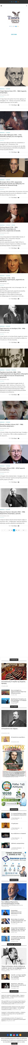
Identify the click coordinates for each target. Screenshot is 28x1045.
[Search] (26, 6)
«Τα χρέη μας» (14, 823)
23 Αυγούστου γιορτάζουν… (18, 737)
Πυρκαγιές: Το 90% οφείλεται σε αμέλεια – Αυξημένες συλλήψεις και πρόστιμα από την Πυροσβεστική (13, 1013)
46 (11, 530)
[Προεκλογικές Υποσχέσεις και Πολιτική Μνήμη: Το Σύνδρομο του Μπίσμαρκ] (5, 701)
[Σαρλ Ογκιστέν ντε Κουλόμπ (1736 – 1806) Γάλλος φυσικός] (14, 314)
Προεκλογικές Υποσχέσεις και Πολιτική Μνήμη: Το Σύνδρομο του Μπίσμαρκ (18, 700)
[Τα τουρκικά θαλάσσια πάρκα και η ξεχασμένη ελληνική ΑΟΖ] (5, 815)
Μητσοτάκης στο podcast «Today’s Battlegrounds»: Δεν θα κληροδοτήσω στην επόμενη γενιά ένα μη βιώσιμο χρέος (18, 922)
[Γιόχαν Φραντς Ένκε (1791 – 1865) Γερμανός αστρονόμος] (14, 76)
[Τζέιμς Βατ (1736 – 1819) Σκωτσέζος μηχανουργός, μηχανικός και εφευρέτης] (14, 263)
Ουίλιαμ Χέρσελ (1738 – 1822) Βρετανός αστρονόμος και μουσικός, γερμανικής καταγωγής (10, 228)
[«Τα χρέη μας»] (5, 825)
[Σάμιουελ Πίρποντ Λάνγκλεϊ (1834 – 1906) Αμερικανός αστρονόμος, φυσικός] (14, 497)
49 (18, 530)
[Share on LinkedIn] (15, 105)
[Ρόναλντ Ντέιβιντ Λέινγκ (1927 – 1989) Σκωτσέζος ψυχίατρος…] (14, 410)
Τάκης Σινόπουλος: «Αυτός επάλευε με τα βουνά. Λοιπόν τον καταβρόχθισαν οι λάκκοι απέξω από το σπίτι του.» (13, 967)
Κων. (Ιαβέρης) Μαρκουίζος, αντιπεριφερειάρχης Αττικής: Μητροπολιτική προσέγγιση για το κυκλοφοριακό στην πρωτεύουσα (12, 904)
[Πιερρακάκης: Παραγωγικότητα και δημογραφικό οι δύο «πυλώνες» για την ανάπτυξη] (5, 912)
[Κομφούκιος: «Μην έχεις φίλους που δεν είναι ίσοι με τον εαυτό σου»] (5, 985)
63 (23, 530)
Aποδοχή (14, 1043)
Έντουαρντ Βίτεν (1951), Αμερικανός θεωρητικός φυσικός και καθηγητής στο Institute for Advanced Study (12, 183)
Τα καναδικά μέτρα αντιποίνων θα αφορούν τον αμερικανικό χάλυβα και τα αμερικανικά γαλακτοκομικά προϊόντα (13, 1019)
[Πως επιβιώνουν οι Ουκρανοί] (5, 835)
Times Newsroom (15, 818)
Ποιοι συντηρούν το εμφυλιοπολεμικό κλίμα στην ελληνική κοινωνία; (18, 691)
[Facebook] (8, 1035)
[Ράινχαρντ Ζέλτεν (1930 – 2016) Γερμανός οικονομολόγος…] (14, 454)
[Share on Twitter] (12, 105)
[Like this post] (9, 105)
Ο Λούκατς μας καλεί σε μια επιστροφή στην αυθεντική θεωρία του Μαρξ (18, 938)
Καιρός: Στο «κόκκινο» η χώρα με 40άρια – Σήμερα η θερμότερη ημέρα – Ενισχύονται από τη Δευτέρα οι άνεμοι (12, 997)
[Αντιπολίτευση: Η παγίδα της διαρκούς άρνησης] (14, 671)
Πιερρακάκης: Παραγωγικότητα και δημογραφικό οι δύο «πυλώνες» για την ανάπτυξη (18, 912)
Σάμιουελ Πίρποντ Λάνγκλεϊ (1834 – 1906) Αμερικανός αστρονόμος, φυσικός (12, 512)
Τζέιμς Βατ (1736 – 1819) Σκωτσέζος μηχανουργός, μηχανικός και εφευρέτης (12, 279)
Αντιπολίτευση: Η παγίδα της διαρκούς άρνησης (13, 682)
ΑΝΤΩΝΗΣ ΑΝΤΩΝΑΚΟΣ (17, 848)
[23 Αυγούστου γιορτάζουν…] (5, 739)
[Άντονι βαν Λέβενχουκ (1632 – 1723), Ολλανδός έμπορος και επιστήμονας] (14, 120)
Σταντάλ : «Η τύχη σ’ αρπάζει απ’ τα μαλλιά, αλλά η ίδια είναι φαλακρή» (18, 976)
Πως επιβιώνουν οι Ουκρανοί (18, 833)
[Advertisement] (14, 51)
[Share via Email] (18, 105)
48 (16, 530)
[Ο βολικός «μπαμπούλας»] (5, 845)
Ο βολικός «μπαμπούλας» (17, 843)
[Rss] (20, 1035)
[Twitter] (11, 1)
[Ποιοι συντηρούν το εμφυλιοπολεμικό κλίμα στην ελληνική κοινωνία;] (5, 692)
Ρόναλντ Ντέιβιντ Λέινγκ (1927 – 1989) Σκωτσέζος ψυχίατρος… (11, 425)
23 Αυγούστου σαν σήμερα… (9, 728)
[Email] (16, 1)
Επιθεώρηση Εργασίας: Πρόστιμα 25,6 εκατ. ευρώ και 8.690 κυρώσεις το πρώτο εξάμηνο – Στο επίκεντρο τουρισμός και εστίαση (13, 1008)
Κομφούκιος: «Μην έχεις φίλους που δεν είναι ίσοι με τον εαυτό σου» (18, 985)
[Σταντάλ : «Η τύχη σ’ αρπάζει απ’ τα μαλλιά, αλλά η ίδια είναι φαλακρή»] (5, 977)
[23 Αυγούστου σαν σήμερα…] (14, 718)
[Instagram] (13, 1)
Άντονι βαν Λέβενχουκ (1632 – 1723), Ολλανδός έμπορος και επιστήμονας (11, 135)
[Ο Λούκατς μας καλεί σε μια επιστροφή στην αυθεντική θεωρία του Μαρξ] (5, 938)
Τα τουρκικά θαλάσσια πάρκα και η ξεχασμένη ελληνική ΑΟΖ (18, 814)
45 (9, 530)
